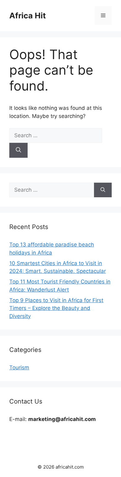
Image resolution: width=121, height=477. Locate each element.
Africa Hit (27, 15)
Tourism (19, 367)
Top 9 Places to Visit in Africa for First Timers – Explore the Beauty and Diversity (56, 308)
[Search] (18, 150)
